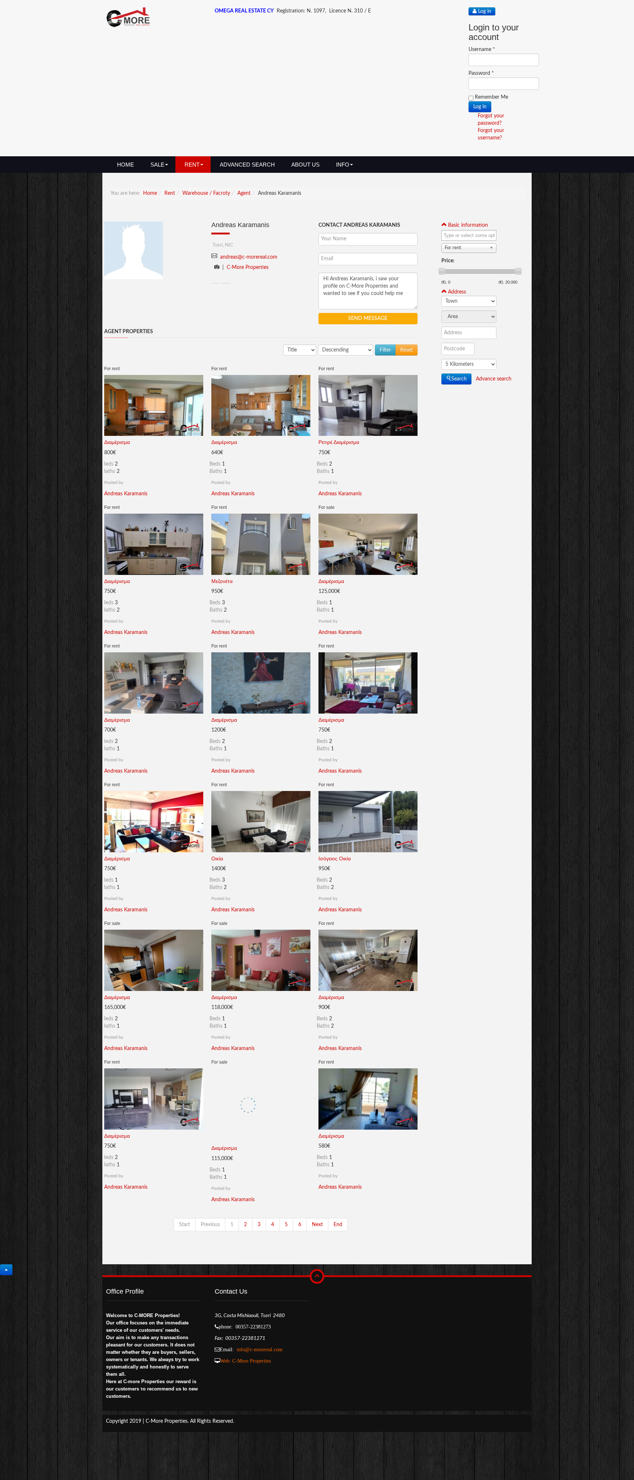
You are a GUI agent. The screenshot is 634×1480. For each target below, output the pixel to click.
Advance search (493, 379)
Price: (448, 260)
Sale (157, 164)
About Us (305, 164)
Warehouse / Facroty (206, 193)
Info (342, 164)
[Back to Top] (6, 1269)
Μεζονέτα (222, 581)
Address (456, 292)
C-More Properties (248, 267)
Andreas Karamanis (125, 493)
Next (317, 1224)
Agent (244, 193)
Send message (367, 318)
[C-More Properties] (128, 17)
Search (459, 379)
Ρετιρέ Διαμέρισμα (338, 442)
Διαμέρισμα (117, 442)
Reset (406, 350)
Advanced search (247, 164)
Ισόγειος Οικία (334, 858)
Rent (192, 164)
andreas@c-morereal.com (248, 257)
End (338, 1224)
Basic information (467, 225)
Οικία (217, 858)
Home (125, 164)
